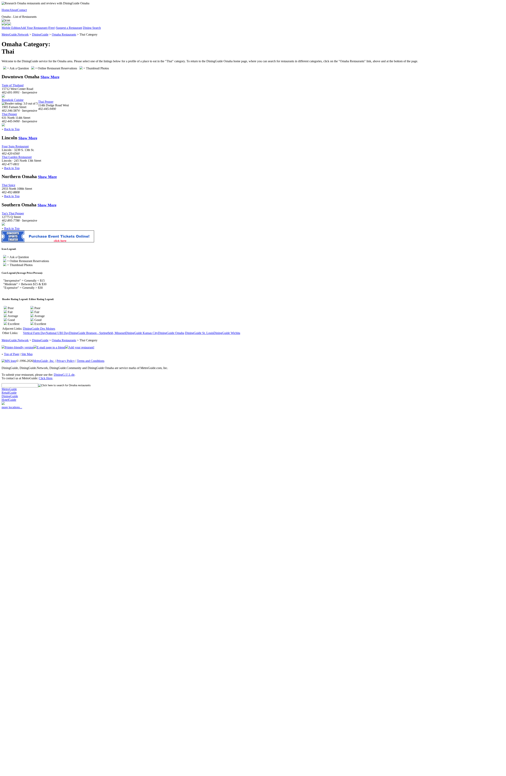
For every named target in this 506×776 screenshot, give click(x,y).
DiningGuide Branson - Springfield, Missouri (97, 333)
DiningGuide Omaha (171, 333)
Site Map (27, 354)
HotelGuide (9, 399)
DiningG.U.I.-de (64, 374)
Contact (22, 10)
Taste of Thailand (13, 85)
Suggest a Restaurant (69, 27)
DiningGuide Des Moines (39, 328)
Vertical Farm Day (34, 333)
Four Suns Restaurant (15, 146)
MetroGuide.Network (15, 34)
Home (5, 10)
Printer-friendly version (19, 347)
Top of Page (11, 354)
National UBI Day (57, 333)
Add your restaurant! (81, 347)
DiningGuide (40, 34)
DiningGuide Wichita (226, 333)
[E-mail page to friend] (6, 24)
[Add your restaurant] (9, 24)
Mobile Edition (11, 27)
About (13, 10)
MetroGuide (9, 389)
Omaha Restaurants (64, 34)
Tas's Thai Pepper (13, 213)
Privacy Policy (66, 361)
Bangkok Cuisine (13, 100)
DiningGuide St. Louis (199, 333)
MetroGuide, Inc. (43, 361)
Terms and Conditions (90, 361)
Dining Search (92, 27)
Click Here (45, 378)
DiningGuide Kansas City (142, 333)
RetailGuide (9, 392)
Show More (50, 77)
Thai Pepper (9, 114)
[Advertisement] (17, 472)
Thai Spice (8, 185)
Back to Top (12, 129)
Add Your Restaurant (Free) (37, 27)
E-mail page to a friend (51, 347)
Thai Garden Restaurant (17, 157)
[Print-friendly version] (3, 24)
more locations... (12, 407)
